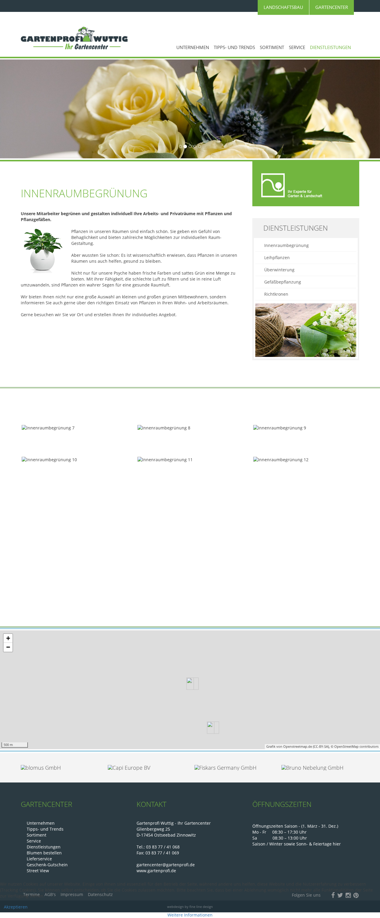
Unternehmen (192, 47)
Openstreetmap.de (297, 746)
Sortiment (272, 47)
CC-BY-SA (321, 746)
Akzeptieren (16, 907)
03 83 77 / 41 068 (163, 847)
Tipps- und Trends (234, 47)
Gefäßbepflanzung (282, 282)
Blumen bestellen (44, 853)
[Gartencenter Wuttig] (74, 38)
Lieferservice (39, 859)
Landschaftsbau (283, 7)
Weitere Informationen (190, 915)
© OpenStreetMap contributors (355, 746)
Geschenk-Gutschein (47, 864)
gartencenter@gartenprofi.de (166, 864)
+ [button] (8, 638)
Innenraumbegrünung (286, 245)
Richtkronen (276, 294)
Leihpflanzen (277, 257)
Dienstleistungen (330, 47)
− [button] (8, 647)
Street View (38, 870)
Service (297, 47)
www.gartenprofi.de (156, 870)
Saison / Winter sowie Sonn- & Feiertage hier (296, 844)
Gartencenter (331, 7)
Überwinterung (279, 270)
